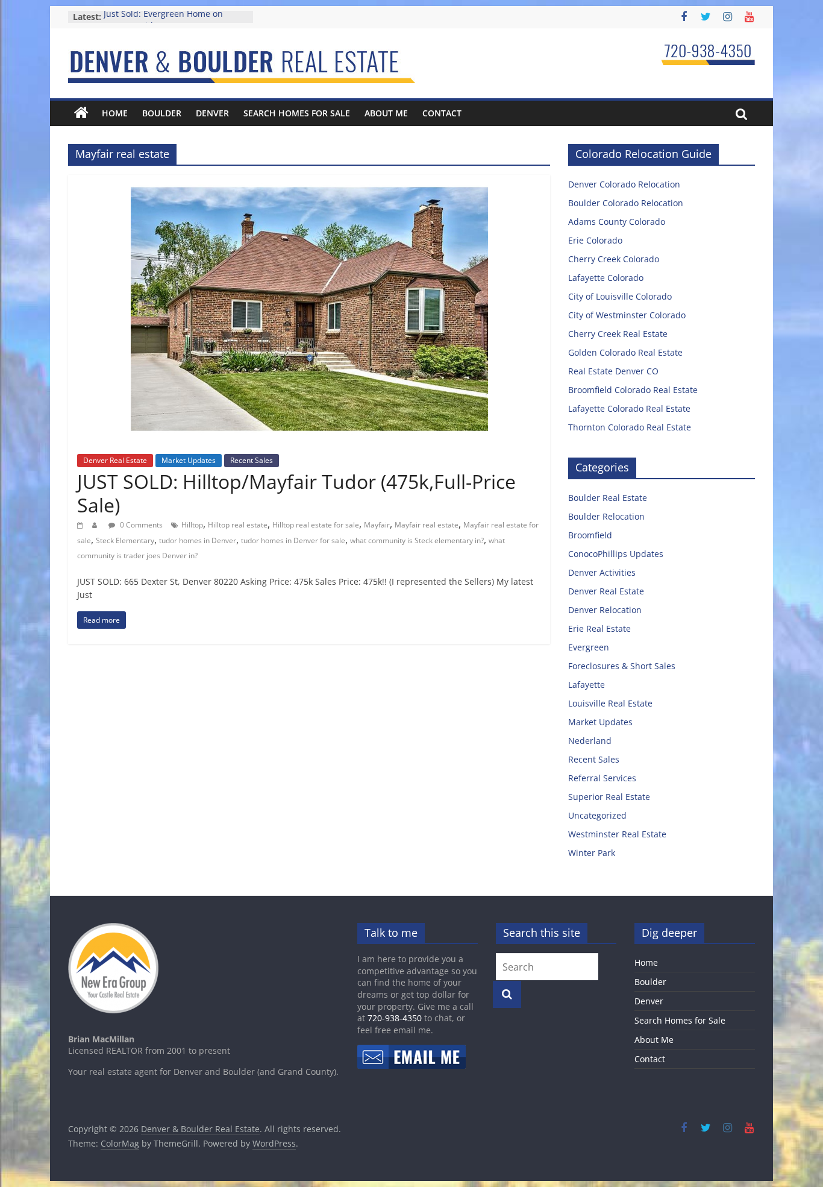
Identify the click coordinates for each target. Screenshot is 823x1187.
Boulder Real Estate (607, 497)
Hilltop (192, 525)
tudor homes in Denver (197, 540)
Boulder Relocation (606, 516)
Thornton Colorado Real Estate (629, 427)
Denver (212, 113)
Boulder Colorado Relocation (625, 203)
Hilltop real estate (238, 525)
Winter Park (591, 852)
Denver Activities (602, 572)
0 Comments (140, 525)
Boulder (161, 113)
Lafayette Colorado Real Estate (629, 408)
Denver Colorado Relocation (624, 184)
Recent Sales (251, 460)
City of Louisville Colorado (620, 296)
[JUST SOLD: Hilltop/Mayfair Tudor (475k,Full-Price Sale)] (309, 182)
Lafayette (586, 684)
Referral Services (602, 778)
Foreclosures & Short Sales (621, 666)
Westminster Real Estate (617, 834)
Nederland (590, 740)
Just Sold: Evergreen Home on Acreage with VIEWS (163, 22)
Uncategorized (597, 815)
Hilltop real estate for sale (315, 525)
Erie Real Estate (599, 628)
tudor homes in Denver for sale (293, 540)
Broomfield (590, 535)
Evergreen (588, 647)
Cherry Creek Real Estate (618, 333)
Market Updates (188, 460)
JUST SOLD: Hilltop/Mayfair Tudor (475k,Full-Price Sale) (296, 492)
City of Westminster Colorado (627, 315)
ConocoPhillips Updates (615, 553)
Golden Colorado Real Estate (625, 352)
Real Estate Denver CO (613, 371)
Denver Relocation (605, 610)
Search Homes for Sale (296, 113)
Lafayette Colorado (605, 277)
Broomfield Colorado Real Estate (633, 389)
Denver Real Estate (115, 460)
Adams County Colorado (616, 221)
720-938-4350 (395, 1018)
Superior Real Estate (609, 796)
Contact (442, 113)
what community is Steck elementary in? (417, 540)
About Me (386, 113)
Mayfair (377, 525)
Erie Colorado (595, 240)
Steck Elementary (125, 540)
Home (115, 113)
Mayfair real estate (426, 525)
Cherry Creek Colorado (613, 259)
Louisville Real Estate (610, 703)
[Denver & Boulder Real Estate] (81, 113)
